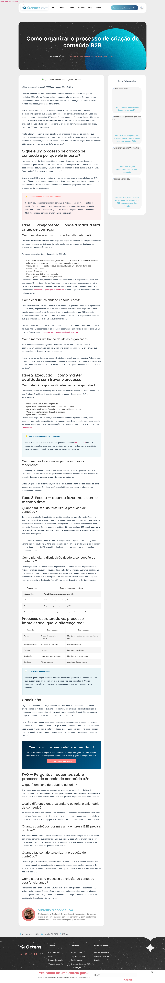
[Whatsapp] (30, 954)
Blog (89, 8)
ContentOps (27, 428)
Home (53, 8)
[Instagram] (21, 954)
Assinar (128, 979)
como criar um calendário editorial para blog (59, 332)
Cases (71, 8)
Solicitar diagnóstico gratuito (61, 761)
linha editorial (80, 443)
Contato (98, 8)
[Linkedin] (25, 954)
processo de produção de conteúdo (49, 290)
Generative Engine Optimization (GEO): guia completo (126, 169)
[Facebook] (35, 954)
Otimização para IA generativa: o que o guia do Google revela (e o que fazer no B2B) (127, 138)
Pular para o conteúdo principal (12, 1)
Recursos (81, 8)
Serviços (62, 8)
